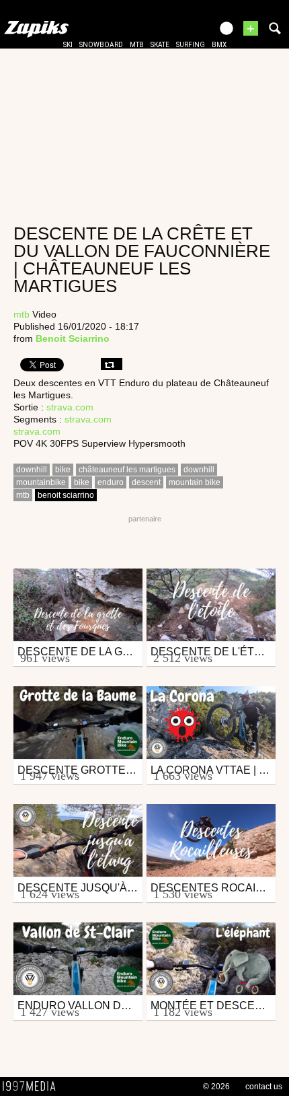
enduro (110, 482)
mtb (137, 44)
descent (146, 482)
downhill (31, 469)
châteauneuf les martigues (127, 469)
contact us (263, 1086)
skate (160, 44)
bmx (219, 44)
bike (63, 469)
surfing (190, 44)
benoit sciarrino (66, 495)
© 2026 (216, 1086)
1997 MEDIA (33, 1086)
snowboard (101, 44)
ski (68, 44)
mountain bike (194, 482)
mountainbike (41, 482)
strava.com (69, 407)
